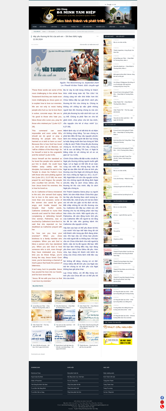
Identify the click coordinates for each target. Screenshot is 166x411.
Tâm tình (108, 201)
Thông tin (74, 26)
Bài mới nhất (109, 36)
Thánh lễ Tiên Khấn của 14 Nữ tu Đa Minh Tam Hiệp (123, 270)
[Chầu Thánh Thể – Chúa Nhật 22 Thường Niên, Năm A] (88, 297)
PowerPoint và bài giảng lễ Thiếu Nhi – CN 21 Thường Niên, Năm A (123, 149)
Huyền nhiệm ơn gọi (120, 201)
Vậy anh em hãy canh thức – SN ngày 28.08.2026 (65, 325)
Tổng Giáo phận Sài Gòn (74, 392)
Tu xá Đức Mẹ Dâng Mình (38, 388)
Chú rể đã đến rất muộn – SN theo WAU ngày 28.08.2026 (41, 346)
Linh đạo (54, 26)
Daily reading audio (108, 373)
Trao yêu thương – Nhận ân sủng (123, 178)
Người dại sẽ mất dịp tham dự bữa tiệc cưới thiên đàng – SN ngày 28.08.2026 (65, 347)
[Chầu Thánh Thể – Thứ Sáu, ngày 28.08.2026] (41, 316)
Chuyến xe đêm (118, 239)
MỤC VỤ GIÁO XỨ (110, 124)
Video (107, 245)
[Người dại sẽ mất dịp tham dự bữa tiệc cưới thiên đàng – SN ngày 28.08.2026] (65, 336)
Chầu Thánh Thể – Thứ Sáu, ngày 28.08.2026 (41, 325)
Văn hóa (112, 26)
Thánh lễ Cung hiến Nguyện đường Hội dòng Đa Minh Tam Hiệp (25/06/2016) (123, 279)
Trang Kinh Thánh (108, 380)
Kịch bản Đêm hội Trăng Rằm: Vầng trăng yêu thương (124, 141)
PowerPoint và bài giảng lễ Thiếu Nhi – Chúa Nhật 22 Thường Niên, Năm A (123, 94)
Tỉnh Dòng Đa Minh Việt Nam (39, 384)
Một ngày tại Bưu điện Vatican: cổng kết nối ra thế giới (124, 75)
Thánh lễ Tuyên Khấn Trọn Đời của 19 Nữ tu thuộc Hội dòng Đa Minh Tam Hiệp (123, 253)
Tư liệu (122, 26)
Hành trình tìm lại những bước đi (123, 194)
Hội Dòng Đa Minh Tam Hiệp (86, 407)
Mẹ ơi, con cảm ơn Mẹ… (120, 42)
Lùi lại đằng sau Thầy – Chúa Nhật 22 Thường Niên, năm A (41, 306)
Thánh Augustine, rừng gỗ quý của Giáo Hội (123, 51)
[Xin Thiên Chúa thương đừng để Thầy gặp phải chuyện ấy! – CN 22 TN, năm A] (88, 316)
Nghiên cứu (100, 26)
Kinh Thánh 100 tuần (109, 377)
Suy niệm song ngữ (93, 44)
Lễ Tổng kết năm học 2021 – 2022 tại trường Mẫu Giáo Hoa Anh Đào (124, 317)
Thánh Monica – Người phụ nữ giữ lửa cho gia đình (88, 346)
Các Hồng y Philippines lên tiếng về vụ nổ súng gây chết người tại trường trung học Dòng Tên (124, 84)
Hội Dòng (43, 26)
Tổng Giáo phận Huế (73, 388)
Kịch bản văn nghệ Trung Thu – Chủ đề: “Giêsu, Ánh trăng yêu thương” (122, 158)
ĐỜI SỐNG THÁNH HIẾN (112, 165)
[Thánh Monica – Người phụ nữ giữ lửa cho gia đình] (88, 336)
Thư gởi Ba (116, 231)
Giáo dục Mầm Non (111, 286)
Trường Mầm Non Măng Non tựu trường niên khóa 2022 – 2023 (123, 309)
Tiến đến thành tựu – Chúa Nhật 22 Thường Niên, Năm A (65, 306)
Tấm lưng (116, 223)
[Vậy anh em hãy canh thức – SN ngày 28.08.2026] (65, 316)
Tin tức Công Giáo (72, 380)
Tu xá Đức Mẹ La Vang (37, 392)
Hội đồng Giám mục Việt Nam (75, 377)
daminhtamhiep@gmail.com (69, 405)
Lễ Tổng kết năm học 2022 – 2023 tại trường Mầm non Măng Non (123, 301)
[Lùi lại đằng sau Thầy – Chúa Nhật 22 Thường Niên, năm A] (41, 297)
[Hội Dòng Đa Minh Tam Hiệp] (83, 15)
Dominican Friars (36, 373)
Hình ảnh (114, 245)
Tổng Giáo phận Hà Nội (73, 384)
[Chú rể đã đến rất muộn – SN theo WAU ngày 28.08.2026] (41, 336)
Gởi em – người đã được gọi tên (122, 215)
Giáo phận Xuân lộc (72, 373)
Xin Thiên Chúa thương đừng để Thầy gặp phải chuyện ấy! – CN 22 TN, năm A (88, 326)
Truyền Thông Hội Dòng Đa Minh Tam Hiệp (86, 408)
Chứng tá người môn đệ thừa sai (122, 186)
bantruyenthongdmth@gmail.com (99, 405)
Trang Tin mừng (107, 388)
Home (35, 26)
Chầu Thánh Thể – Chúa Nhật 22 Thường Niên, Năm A (88, 306)
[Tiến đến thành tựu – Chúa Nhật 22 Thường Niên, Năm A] (65, 297)
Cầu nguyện (87, 26)
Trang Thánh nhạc (108, 384)
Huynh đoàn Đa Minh (37, 377)
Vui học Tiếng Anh (108, 392)
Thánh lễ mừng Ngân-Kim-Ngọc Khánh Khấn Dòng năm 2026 (123, 262)
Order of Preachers (36, 380)
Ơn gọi (64, 26)
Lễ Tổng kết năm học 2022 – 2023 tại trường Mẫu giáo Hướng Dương (123, 292)
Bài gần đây (120, 36)
